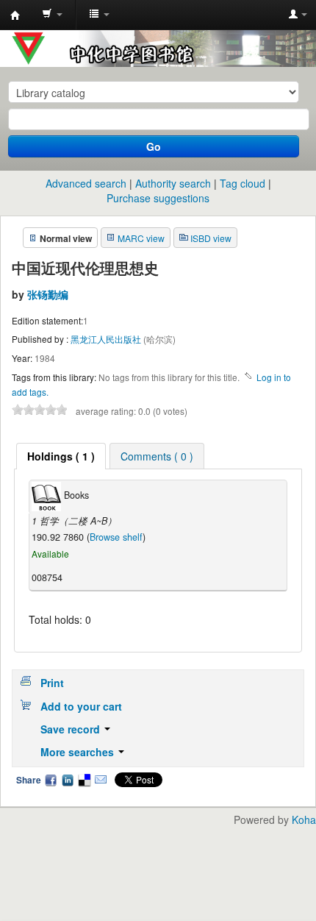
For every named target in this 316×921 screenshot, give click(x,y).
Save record (71, 729)
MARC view (141, 238)
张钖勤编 (47, 294)
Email (100, 779)
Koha (304, 819)
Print (52, 682)
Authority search (173, 183)
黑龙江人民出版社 (107, 339)
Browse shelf (116, 537)
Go (153, 146)
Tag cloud (242, 183)
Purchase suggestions (158, 198)
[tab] (61, 456)
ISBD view (210, 238)
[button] (52, 14)
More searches (78, 751)
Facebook (50, 779)
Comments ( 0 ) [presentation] (157, 456)
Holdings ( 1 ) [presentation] (61, 456)
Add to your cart (81, 706)
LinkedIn (67, 779)
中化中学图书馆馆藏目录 (15, 15)
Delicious (83, 779)
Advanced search (86, 183)
